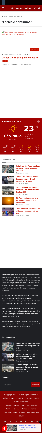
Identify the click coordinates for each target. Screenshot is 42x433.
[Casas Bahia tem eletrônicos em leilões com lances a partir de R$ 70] (8, 212)
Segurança (16, 405)
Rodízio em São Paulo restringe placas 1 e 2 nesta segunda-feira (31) (28, 168)
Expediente (35, 412)
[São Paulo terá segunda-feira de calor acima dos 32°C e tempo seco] (8, 201)
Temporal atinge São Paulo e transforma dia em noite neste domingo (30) (27, 189)
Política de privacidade (29, 405)
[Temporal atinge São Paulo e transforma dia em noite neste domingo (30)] (8, 190)
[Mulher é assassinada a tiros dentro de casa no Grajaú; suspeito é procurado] (8, 180)
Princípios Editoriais (29, 409)
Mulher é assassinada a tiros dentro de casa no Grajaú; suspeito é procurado (27, 179)
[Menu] (3, 8)
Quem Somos (7, 412)
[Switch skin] (35, 8)
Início (5, 16)
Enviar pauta (25, 412)
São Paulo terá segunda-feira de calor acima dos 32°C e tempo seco (27, 200)
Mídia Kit (21, 416)
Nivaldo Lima (7, 54)
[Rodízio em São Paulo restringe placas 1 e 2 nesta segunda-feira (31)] (8, 169)
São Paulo (8, 405)
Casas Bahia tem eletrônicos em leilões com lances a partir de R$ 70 (28, 211)
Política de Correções (13, 409)
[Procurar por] (39, 8)
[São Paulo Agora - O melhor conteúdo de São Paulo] (21, 8)
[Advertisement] (21, 93)
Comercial (16, 412)
